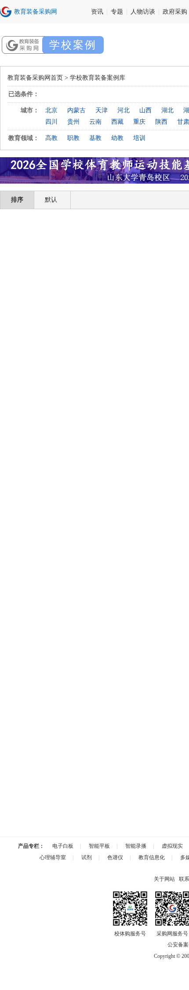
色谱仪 (115, 857)
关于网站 (164, 879)
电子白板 (62, 846)
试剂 (86, 857)
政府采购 (175, 11)
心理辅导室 (53, 857)
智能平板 (99, 846)
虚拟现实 (172, 846)
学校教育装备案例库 (97, 77)
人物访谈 (143, 11)
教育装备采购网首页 (35, 77)
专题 (117, 11)
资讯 (97, 11)
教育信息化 (151, 857)
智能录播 (135, 846)
